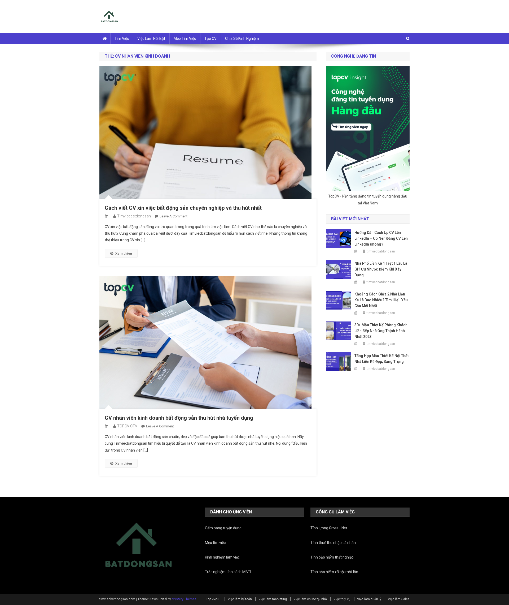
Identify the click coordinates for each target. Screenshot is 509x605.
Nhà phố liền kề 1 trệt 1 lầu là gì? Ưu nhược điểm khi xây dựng (380, 269)
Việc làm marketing (272, 599)
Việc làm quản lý (369, 599)
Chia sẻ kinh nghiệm (242, 38)
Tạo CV (210, 38)
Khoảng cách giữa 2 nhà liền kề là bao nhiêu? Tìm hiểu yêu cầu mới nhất (381, 300)
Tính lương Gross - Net (328, 528)
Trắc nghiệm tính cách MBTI (228, 572)
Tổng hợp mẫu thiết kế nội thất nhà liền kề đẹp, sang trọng (381, 359)
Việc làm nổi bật (151, 38)
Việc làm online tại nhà (310, 599)
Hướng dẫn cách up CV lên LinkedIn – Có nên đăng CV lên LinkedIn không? (381, 238)
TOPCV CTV (127, 426)
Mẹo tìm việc (185, 38)
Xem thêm (123, 253)
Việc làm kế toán (240, 599)
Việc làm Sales (399, 599)
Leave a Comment (173, 216)
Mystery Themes (184, 599)
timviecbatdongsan (134, 216)
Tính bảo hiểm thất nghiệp (332, 557)
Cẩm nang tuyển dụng (223, 528)
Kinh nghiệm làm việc (222, 557)
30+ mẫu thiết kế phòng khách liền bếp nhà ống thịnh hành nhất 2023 (380, 331)
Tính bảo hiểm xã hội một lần (334, 572)
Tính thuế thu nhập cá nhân (333, 542)
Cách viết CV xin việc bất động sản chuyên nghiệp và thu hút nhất (183, 208)
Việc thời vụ (342, 599)
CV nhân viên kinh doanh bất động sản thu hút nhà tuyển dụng (179, 418)
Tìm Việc (122, 38)
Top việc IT (213, 599)
